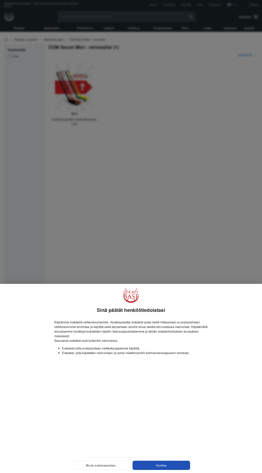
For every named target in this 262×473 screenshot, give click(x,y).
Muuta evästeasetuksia (100, 465)
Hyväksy (161, 465)
